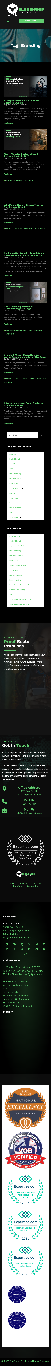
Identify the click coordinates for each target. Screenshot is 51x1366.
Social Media (14, 464)
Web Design (13, 517)
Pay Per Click (13, 560)
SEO (10, 513)
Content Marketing (16, 541)
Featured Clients (15, 478)
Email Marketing (15, 474)
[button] (8, 21)
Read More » (8, 123)
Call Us (29, 800)
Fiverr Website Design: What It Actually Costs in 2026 (21, 155)
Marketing (13, 493)
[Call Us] (4, 801)
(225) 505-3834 (10, 934)
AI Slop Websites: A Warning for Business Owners (21, 101)
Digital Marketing (15, 459)
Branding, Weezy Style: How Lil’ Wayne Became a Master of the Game (25, 356)
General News (14, 483)
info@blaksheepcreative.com (17, 937)
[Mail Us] (4, 810)
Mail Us (29, 810)
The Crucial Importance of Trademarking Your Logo (18, 307)
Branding (12, 454)
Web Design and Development (20, 599)
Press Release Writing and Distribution (23, 585)
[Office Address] (4, 788)
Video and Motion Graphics (19, 604)
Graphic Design (14, 488)
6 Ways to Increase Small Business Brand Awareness (23, 404)
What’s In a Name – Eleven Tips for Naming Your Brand (23, 206)
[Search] (41, 435)
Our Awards (13, 498)
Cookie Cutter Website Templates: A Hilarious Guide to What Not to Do (24, 254)
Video (11, 469)
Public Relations (15, 508)
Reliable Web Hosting (17, 590)
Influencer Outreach (16, 556)
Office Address (29, 788)
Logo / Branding (15, 580)
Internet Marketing (15, 575)
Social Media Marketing (17, 565)
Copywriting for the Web (18, 546)
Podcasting (13, 503)
